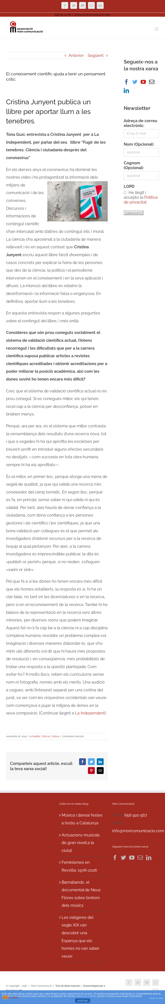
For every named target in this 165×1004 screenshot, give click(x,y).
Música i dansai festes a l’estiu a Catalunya (82, 819)
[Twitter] (134, 81)
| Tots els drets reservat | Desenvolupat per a (78, 986)
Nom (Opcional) (139, 144)
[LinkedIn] (126, 90)
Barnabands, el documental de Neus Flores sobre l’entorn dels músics (81, 894)
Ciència (45, 736)
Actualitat (34, 736)
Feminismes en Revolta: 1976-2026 (79, 866)
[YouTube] (143, 81)
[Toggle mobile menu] (157, 29)
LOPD (129, 186)
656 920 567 (135, 815)
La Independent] (90, 713)
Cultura (55, 736)
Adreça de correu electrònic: (140, 123)
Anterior (76, 55)
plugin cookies (156, 998)
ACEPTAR (82, 1001)
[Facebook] (126, 81)
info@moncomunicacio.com (92, 14)
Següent (96, 55)
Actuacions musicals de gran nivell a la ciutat (81, 843)
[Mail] (151, 81)
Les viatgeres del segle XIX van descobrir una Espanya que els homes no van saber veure (80, 937)
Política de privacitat (141, 200)
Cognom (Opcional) (133, 165)
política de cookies (86, 996)
